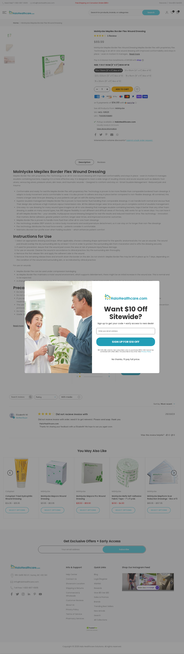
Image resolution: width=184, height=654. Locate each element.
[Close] (156, 284)
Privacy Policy (146, 352)
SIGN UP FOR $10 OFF (125, 342)
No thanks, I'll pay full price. (126, 359)
